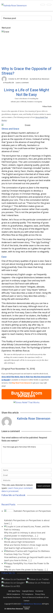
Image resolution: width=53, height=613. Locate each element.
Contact (26, 600)
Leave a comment (22, 83)
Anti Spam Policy (14, 591)
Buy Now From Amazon (26, 394)
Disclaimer (39, 591)
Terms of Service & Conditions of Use (35, 597)
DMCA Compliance (13, 594)
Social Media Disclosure (11, 597)
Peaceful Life (9, 83)
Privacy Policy (40, 594)
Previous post (9, 18)
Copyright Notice (28, 591)
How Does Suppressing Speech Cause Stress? (23, 23)
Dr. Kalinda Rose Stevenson (31, 604)
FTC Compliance (27, 594)
